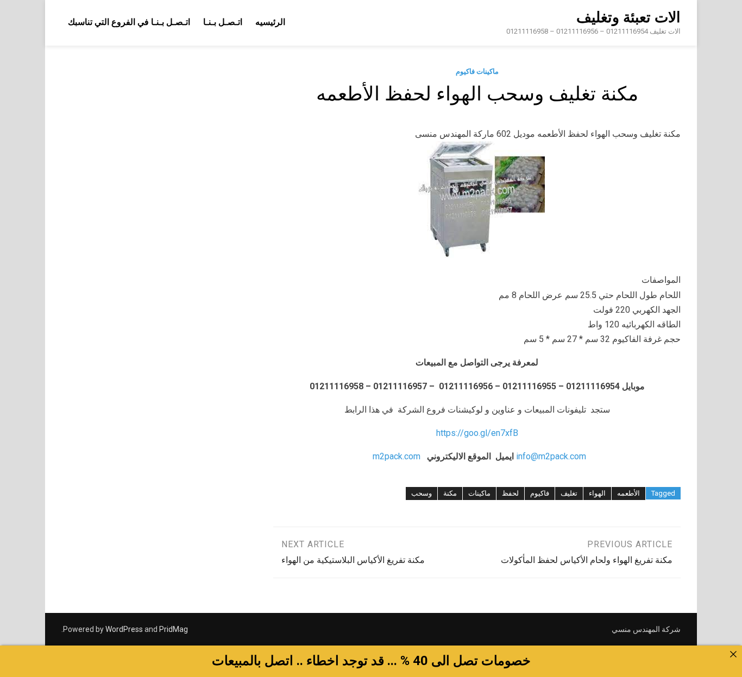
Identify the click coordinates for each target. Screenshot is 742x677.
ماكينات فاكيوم (477, 71)
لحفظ (510, 493)
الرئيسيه (270, 22)
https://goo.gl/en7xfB (477, 433)
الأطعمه (628, 493)
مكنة (450, 493)
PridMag (173, 629)
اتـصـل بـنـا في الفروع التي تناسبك (129, 22)
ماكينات (479, 493)
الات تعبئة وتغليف (628, 17)
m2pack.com (395, 456)
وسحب (421, 493)
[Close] (733, 654)
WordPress (124, 629)
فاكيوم (539, 493)
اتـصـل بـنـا (222, 22)
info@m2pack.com (551, 456)
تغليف (569, 493)
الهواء (597, 493)
